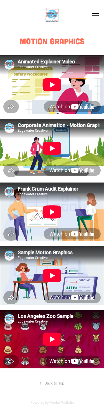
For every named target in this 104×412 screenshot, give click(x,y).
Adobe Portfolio (62, 402)
